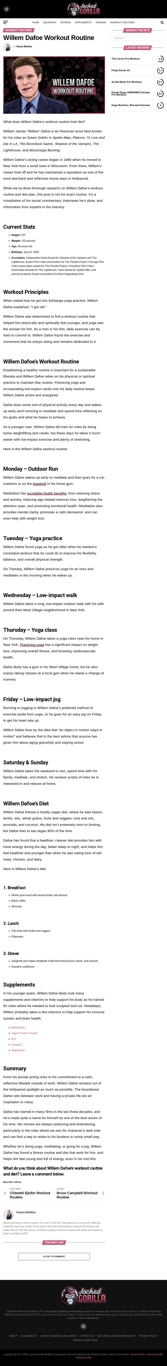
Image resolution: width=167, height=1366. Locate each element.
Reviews (66, 22)
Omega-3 (16, 1044)
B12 (13, 1039)
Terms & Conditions (85, 1340)
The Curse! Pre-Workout (126, 59)
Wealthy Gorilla (83, 1357)
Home (35, 22)
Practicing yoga (32, 645)
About (13, 1336)
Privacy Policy (148, 1336)
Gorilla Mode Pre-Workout (127, 82)
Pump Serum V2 (121, 70)
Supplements (83, 22)
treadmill (39, 483)
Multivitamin (18, 1027)
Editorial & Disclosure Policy (116, 1336)
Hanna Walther (24, 46)
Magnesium (18, 1050)
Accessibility (29, 1336)
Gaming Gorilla (154, 1354)
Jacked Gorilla (137, 1354)
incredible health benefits (46, 493)
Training (100, 22)
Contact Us (86, 1336)
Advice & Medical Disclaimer (58, 1336)
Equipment (50, 22)
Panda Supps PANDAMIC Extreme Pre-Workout (131, 93)
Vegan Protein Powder (24, 1033)
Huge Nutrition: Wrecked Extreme (131, 105)
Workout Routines (122, 22)
